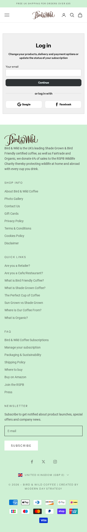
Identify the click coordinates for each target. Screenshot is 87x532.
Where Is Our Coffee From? (22, 310)
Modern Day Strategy (43, 488)
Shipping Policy (14, 362)
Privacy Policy (14, 221)
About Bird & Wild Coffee (21, 191)
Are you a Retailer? (17, 265)
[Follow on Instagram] (55, 461)
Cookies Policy (14, 236)
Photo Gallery (13, 199)
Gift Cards (11, 213)
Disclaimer (11, 243)
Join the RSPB (14, 384)
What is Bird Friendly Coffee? (24, 280)
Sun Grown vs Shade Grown (23, 303)
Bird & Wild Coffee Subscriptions (26, 340)
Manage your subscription (22, 347)
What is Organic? (16, 318)
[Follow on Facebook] (32, 461)
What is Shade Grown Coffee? (25, 288)
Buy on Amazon (15, 377)
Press (8, 392)
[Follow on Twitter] (43, 461)
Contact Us (12, 206)
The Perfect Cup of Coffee (22, 295)
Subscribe (21, 445)
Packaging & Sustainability (22, 355)
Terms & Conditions (17, 228)
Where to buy (13, 369)
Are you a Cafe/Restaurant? (23, 273)
